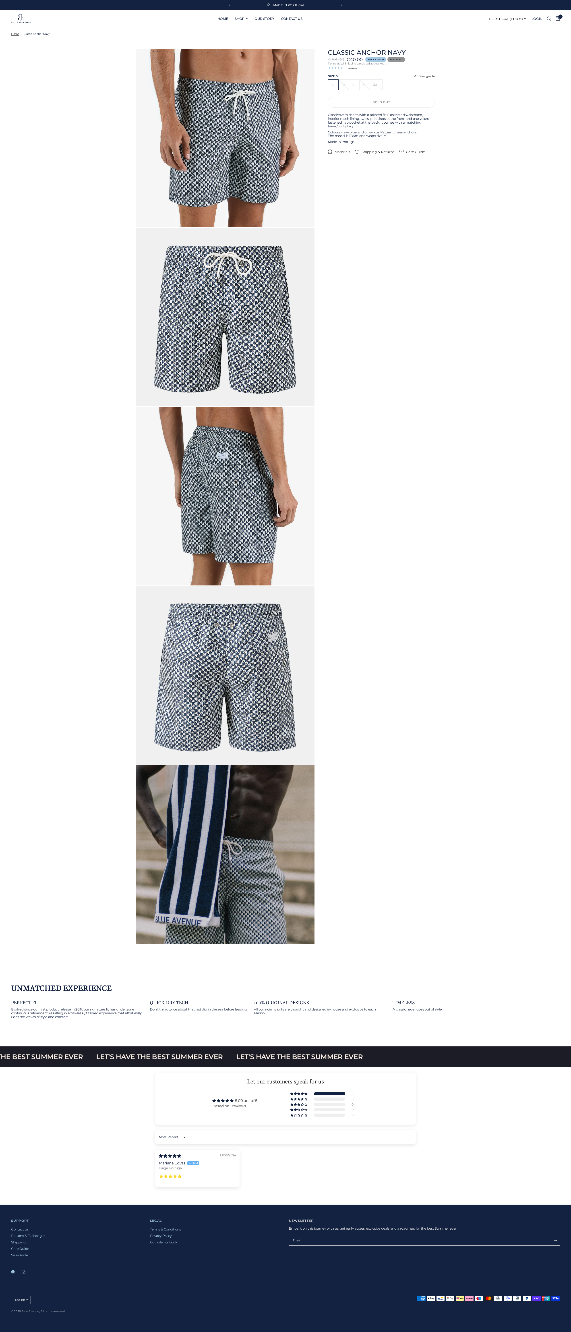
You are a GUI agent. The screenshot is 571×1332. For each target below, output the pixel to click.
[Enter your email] (555, 1240)
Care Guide (20, 1249)
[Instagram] (27, 1272)
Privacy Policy (161, 1236)
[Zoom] (305, 58)
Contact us (19, 1229)
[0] (556, 19)
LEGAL (156, 1220)
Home (15, 33)
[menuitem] (223, 19)
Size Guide (19, 1255)
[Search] (549, 19)
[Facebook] (16, 1272)
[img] (170, 1156)
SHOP (239, 19)
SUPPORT (20, 1220)
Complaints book (163, 1242)
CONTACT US (291, 19)
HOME (222, 19)
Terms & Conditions (165, 1229)
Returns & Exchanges (28, 1236)
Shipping (350, 63)
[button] (299, 1093)
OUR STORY (264, 19)
